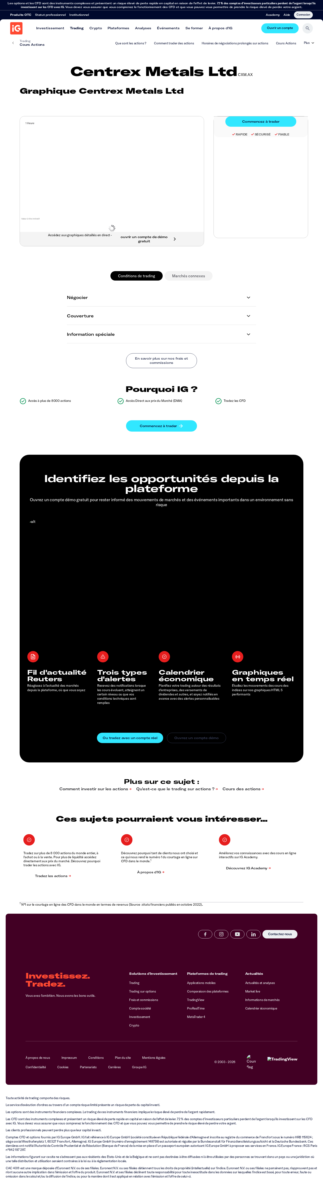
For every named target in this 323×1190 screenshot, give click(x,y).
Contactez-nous (280, 934)
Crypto (95, 28)
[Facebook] (205, 934)
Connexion (303, 14)
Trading (77, 28)
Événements (168, 28)
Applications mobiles (201, 983)
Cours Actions (286, 43)
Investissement (50, 28)
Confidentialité (36, 1067)
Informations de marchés (262, 1000)
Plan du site (123, 1057)
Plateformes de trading (207, 974)
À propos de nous (38, 1057)
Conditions (96, 1057)
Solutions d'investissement (153, 974)
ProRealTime (195, 1008)
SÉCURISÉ (263, 134)
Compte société (140, 1008)
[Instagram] (221, 934)
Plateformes (118, 28)
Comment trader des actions (174, 43)
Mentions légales (154, 1057)
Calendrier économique (261, 1008)
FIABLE (283, 134)
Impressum (69, 1057)
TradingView (195, 1000)
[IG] (16, 28)
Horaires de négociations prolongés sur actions (235, 43)
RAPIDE (242, 134)
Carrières (114, 1067)
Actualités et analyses (260, 983)
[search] (308, 28)
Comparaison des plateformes (208, 991)
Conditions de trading (136, 275)
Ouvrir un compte (280, 28)
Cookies (63, 1067)
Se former (194, 28)
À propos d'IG (220, 28)
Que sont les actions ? (130, 43)
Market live (252, 991)
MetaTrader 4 (196, 1017)
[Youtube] (237, 934)
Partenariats (88, 1067)
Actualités (254, 974)
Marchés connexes (188, 275)
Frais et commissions (143, 1000)
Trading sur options (142, 991)
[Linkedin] (253, 934)
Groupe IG (139, 1067)
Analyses (143, 28)
